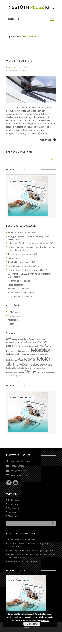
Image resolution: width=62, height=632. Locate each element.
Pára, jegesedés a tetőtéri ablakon (23, 265)
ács (8, 375)
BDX (8, 339)
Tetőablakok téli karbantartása (23, 61)
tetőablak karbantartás (39, 354)
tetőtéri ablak (14, 311)
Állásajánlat (13, 515)
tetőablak (40, 349)
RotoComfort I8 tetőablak (19, 280)
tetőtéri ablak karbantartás (16, 368)
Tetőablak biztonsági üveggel (21, 292)
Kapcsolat (12, 512)
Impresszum (13, 504)
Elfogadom (32, 623)
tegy (23, 351)
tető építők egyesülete (36, 368)
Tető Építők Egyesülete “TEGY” (21, 261)
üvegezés (16, 375)
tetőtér (11, 323)
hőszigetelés (13, 319)
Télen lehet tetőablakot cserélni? (22, 254)
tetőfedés (10, 360)
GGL (39, 342)
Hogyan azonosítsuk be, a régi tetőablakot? (27, 269)
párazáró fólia (37, 346)
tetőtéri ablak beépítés (35, 364)
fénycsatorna (14, 315)
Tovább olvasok (44, 139)
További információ (40, 620)
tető (27, 351)
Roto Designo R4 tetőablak (20, 296)
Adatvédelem (14, 508)
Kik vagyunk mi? (15, 257)
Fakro (37, 339)
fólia (34, 342)
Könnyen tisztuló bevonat (19, 288)
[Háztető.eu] (31, 8)
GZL (45, 342)
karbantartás (26, 346)
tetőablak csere (17, 354)
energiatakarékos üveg (23, 339)
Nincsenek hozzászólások (17, 70)
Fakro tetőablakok (16, 284)
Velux (30, 371)
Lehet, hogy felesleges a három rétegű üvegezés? (30, 243)
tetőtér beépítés (25, 359)
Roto (47, 345)
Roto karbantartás (13, 351)
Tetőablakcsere (15, 500)
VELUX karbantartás (46, 372)
